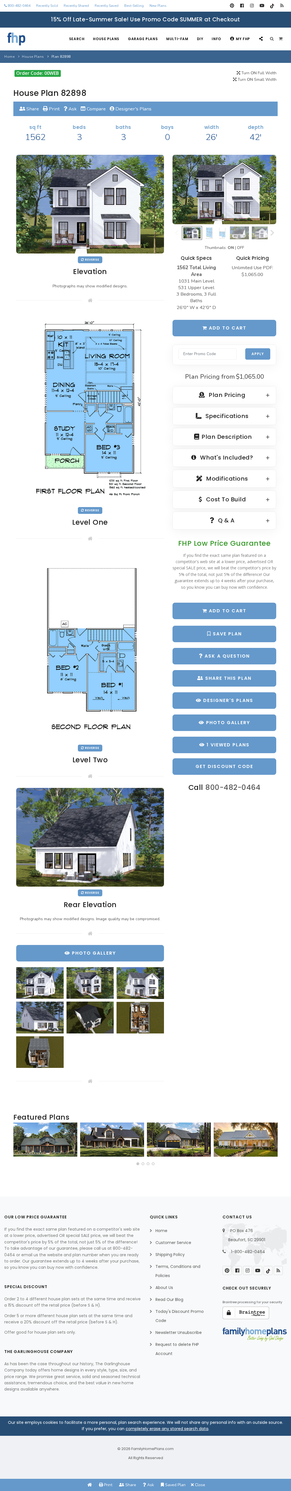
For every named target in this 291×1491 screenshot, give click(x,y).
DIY (200, 38)
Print (54, 109)
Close (199, 1485)
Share (32, 109)
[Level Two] (90, 645)
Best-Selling (134, 5)
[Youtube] (262, 5)
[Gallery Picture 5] (90, 1017)
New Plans (158, 5)
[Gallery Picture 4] (40, 1017)
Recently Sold (47, 5)
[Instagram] (252, 5)
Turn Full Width (258, 73)
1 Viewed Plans (227, 745)
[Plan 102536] (112, 1140)
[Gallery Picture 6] (140, 1017)
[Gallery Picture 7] (40, 1052)
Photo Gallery (227, 722)
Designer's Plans (132, 109)
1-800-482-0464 (248, 1252)
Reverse (91, 260)
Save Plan (226, 634)
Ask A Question (226, 656)
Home (9, 56)
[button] (137, 1163)
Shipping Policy (170, 1254)
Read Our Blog (169, 1299)
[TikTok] (272, 5)
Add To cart (226, 610)
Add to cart (226, 328)
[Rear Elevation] (90, 837)
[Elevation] (224, 189)
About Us (164, 1287)
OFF (240, 247)
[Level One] (90, 407)
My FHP (243, 38)
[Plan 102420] (179, 1140)
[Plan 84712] (45, 1140)
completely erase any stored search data (167, 1429)
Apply (257, 353)
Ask (72, 109)
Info (216, 38)
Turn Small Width (256, 79)
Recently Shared (76, 5)
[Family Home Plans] (16, 39)
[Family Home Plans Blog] (282, 5)
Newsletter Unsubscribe (178, 1332)
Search (77, 38)
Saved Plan (175, 1485)
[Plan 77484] (246, 1140)
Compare (96, 109)
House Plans (106, 38)
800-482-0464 (18, 5)
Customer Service (173, 1242)
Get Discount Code (224, 766)
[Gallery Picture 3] (140, 983)
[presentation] (19, 1142)
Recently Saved (107, 5)
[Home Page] (90, 1484)
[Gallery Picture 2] (90, 983)
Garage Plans (143, 38)
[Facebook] (242, 5)
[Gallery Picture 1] (40, 983)
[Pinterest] (232, 5)
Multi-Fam (177, 38)
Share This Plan (227, 678)
